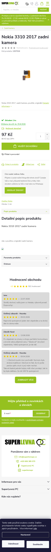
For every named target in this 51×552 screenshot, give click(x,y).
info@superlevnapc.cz (28, 457)
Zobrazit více (25, 379)
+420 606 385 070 (27, 461)
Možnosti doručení (13, 128)
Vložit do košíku (27, 146)
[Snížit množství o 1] (47, 138)
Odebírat (41, 413)
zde (35, 528)
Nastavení (25, 534)
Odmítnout (13, 543)
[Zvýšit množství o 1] (47, 134)
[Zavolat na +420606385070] (31, 3)
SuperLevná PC (27, 466)
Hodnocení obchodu (25, 279)
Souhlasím (38, 544)
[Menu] (47, 3)
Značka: (7, 201)
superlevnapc (27, 470)
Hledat (43, 9)
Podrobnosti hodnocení (38, 48)
